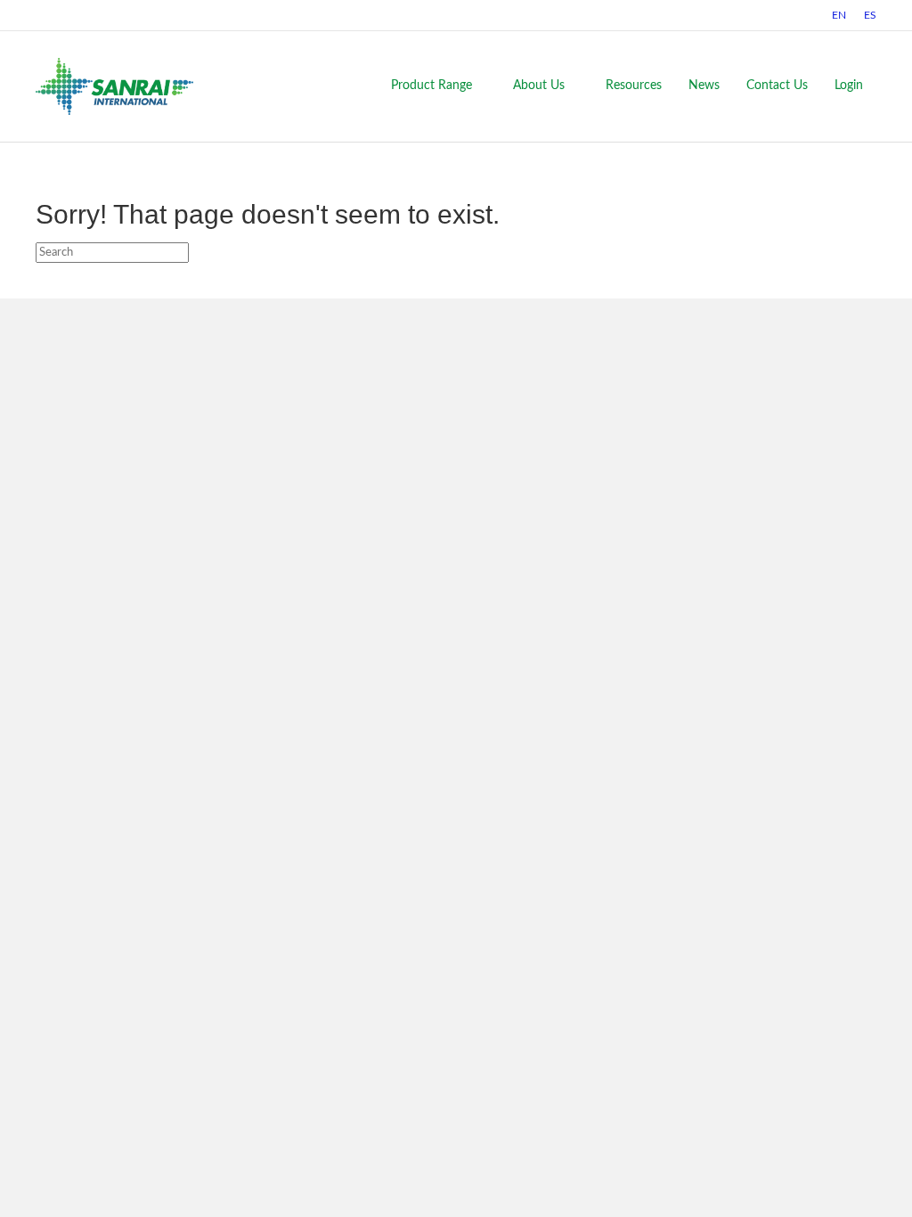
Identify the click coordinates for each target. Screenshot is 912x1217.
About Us (539, 85)
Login (849, 85)
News (704, 85)
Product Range (431, 85)
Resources (634, 85)
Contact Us (777, 85)
